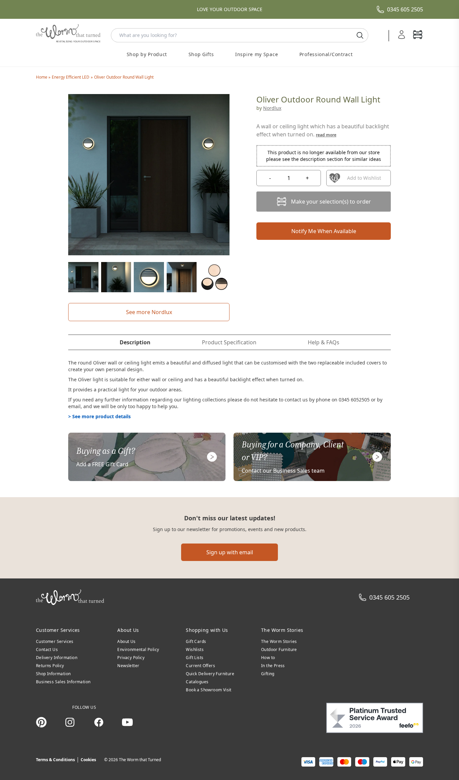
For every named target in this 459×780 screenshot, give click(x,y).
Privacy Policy (130, 657)
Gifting (268, 674)
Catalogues (197, 682)
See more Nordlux (149, 312)
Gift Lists (194, 657)
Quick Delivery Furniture (210, 674)
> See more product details (99, 416)
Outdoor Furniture (279, 649)
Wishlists (195, 649)
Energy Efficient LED (70, 77)
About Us (126, 641)
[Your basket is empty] (417, 35)
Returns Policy (50, 665)
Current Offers (200, 665)
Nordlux (272, 108)
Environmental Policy (138, 649)
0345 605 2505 (405, 9)
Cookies (88, 760)
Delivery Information (56, 657)
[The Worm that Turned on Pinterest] (41, 722)
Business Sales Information (63, 682)
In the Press (273, 665)
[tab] (135, 342)
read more (326, 135)
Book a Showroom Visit (208, 690)
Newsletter (128, 665)
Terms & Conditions (55, 760)
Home (42, 77)
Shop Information (53, 674)
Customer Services (55, 641)
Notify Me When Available (323, 231)
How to (268, 657)
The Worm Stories (279, 641)
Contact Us (47, 649)
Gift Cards (196, 641)
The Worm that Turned (140, 760)
